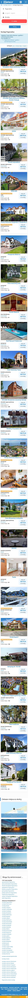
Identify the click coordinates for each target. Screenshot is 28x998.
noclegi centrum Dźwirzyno (9, 972)
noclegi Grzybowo (6, 925)
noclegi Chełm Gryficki (8, 952)
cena (14, 46)
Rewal (2, 72)
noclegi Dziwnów (6, 927)
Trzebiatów (3, 787)
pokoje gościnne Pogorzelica (9, 892)
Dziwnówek (4, 166)
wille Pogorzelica (6, 898)
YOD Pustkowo (14, 724)
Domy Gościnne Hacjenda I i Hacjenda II (14, 222)
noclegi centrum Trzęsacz (8, 965)
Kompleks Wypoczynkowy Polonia (14, 67)
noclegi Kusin (5, 943)
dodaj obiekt (16, 990)
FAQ (2, 989)
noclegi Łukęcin (6, 918)
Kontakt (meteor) (14, 987)
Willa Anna (14, 489)
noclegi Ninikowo (6, 948)
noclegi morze (5, 959)
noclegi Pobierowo (7, 914)
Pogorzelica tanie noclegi (8, 980)
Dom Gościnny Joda (14, 283)
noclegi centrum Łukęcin (8, 970)
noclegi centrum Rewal (8, 963)
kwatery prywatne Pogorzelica (10, 889)
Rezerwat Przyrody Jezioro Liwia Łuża (14, 867)
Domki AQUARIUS (14, 162)
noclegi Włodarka (6, 941)
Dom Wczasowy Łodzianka (14, 518)
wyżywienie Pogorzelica (8, 887)
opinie (25, 46)
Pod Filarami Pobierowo (14, 341)
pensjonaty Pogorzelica (8, 891)
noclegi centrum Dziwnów (8, 977)
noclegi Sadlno (6, 939)
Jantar (14, 131)
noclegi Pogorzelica (7, 902)
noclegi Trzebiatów (7, 909)
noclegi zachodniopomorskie (9, 956)
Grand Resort (14, 637)
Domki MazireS (14, 312)
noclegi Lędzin (5, 936)
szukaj (15, 21)
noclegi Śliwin (5, 945)
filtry (15, 27)
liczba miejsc (19, 46)
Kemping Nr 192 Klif (14, 666)
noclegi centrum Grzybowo (9, 975)
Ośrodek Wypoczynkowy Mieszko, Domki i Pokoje (14, 99)
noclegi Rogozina (6, 932)
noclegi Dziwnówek (7, 922)
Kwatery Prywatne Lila (14, 429)
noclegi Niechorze (6, 904)
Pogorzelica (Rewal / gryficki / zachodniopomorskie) (11, 40)
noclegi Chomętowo (7, 950)
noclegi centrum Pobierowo (9, 968)
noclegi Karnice (6, 953)
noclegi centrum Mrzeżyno (9, 966)
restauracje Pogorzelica (8, 894)
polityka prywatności (11, 989)
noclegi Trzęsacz (6, 907)
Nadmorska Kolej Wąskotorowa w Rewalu (14, 850)
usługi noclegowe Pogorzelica (9, 896)
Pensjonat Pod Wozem (14, 782)
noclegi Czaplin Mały (7, 946)
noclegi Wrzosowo (6, 923)
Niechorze (3, 403)
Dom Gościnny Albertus (14, 753)
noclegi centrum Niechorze (9, 961)
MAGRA (14, 548)
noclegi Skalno (5, 929)
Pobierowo (3, 344)
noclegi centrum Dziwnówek (9, 974)
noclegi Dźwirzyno (6, 920)
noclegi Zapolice (6, 937)
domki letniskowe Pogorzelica (9, 885)
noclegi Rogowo (6, 916)
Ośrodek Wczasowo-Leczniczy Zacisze (14, 400)
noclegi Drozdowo (6, 934)
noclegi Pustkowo (6, 911)
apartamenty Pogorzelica (8, 882)
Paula (14, 577)
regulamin (24, 987)
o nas (21, 989)
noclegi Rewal (5, 906)
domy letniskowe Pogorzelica (9, 884)
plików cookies (16, 997)
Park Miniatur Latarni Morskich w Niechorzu (14, 815)
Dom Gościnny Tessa (14, 370)
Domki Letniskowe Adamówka (14, 606)
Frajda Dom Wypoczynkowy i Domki (14, 695)
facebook (5, 987)
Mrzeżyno (3, 432)
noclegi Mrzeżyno (6, 913)
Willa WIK (14, 191)
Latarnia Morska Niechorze (14, 833)
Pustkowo (3, 494)
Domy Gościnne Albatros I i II (14, 457)
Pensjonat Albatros (14, 254)
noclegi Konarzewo (7, 930)
